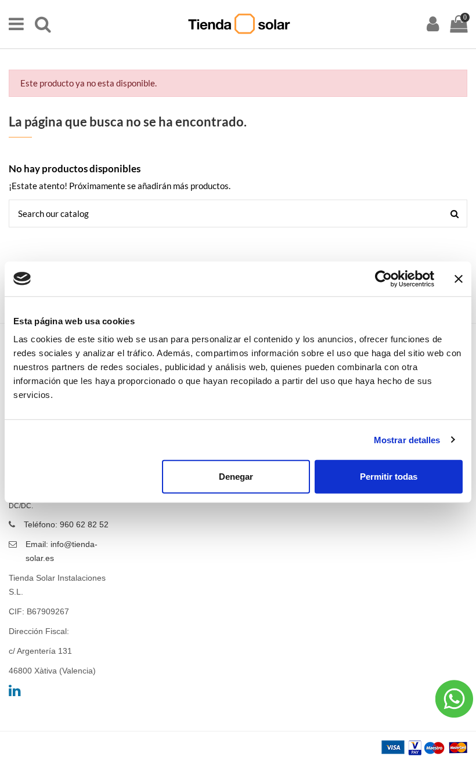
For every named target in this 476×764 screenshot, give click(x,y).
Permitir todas (388, 476)
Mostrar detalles (407, 439)
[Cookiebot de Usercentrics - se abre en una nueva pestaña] (383, 278)
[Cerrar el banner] (459, 278)
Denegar (236, 476)
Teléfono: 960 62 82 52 (66, 524)
